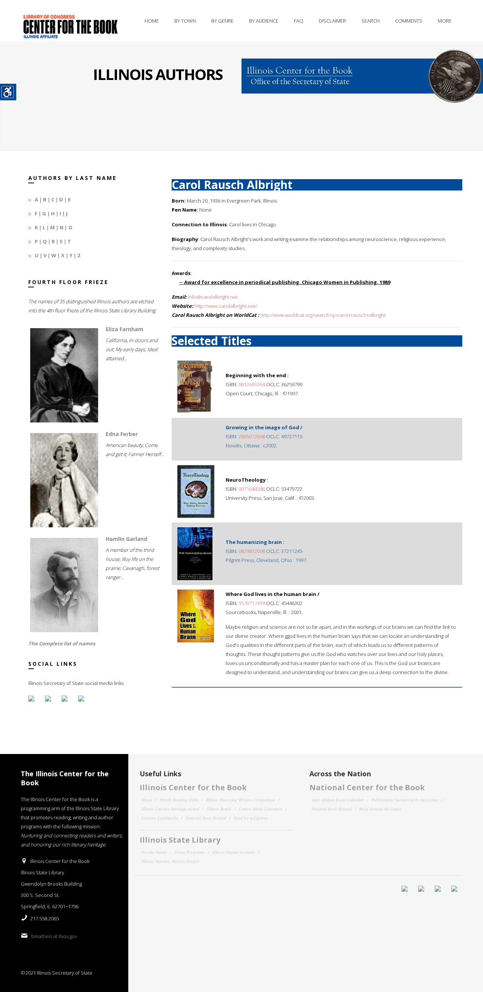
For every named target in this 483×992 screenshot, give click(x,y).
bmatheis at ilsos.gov (54, 936)
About (147, 800)
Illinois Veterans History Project (170, 861)
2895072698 (251, 436)
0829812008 (251, 551)
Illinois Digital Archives (233, 852)
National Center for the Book (367, 787)
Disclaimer (332, 20)
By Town (185, 20)
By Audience (263, 20)
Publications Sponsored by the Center (405, 800)
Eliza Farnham (124, 329)
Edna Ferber (122, 434)
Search (370, 20)
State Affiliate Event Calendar (337, 800)
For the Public (154, 852)
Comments (408, 20)
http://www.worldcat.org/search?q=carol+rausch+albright (323, 315)
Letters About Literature (260, 809)
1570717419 (251, 603)
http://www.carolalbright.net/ (225, 306)
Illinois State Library (180, 840)
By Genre (222, 20)
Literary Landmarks (160, 818)
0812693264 (251, 384)
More (445, 20)
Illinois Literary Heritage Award (170, 809)
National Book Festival (206, 818)
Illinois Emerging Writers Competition (240, 800)
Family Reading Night (179, 800)
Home (152, 20)
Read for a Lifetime (251, 818)
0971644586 (251, 488)
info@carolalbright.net (213, 296)
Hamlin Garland (126, 538)
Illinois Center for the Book (193, 787)
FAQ (298, 20)
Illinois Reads (219, 809)
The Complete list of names (61, 643)
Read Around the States (380, 809)
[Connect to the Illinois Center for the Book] (362, 71)
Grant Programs (189, 852)
